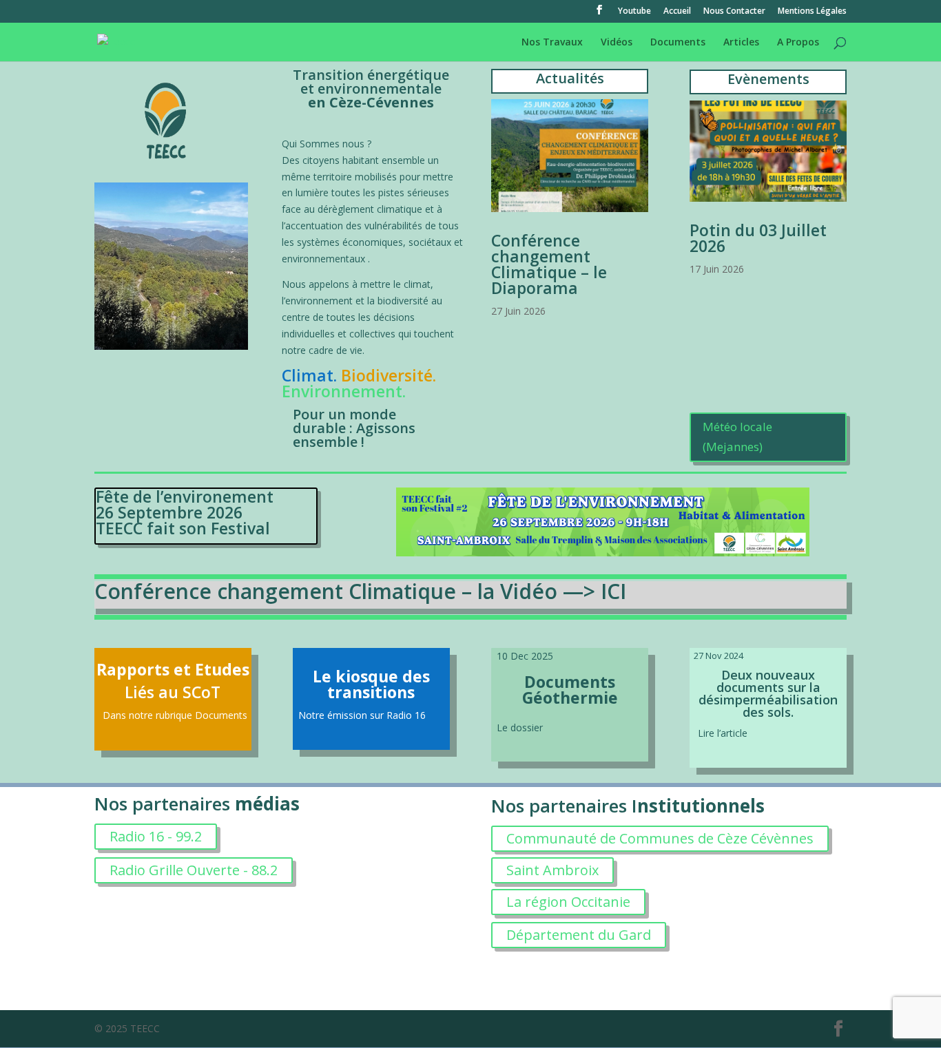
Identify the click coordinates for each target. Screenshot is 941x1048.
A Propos (798, 42)
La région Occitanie (568, 901)
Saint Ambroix (552, 870)
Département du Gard (578, 934)
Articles (741, 42)
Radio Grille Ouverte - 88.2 (194, 870)
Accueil (677, 12)
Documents (677, 42)
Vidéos (616, 42)
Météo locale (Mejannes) (737, 436)
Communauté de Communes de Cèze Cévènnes (660, 838)
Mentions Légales (812, 12)
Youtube (634, 12)
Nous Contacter (734, 12)
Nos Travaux (552, 42)
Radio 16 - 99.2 (156, 836)
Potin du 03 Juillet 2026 (758, 238)
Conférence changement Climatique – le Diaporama (549, 264)
